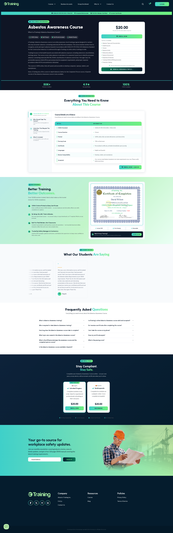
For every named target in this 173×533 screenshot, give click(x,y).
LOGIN (162, 4)
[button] (97, 4)
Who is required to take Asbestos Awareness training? (55, 325)
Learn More (136, 234)
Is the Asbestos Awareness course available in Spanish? (56, 347)
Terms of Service (122, 501)
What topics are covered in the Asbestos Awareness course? (57, 335)
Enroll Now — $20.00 (131, 167)
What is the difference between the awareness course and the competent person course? (58, 341)
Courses (90, 497)
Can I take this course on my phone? (99, 330)
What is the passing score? (96, 340)
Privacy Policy (121, 497)
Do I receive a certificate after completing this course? (105, 325)
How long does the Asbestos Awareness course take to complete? (59, 330)
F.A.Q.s (60, 501)
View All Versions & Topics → (122, 69)
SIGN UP (69, 459)
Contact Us (61, 505)
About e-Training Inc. (64, 497)
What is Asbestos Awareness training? (50, 320)
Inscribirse (98, 408)
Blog (89, 501)
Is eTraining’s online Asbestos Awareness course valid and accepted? (109, 320)
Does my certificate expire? (96, 335)
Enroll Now (123, 36)
